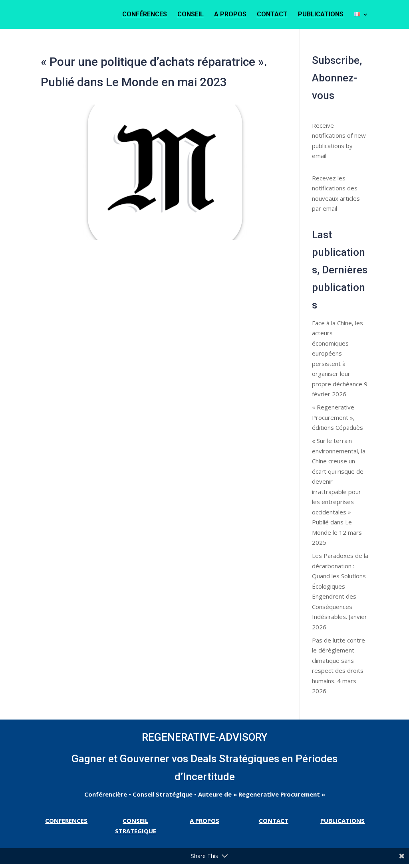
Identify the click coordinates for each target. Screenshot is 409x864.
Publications (320, 15)
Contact (272, 15)
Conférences (144, 15)
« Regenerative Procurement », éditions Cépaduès (337, 417)
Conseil (190, 15)
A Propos (230, 15)
